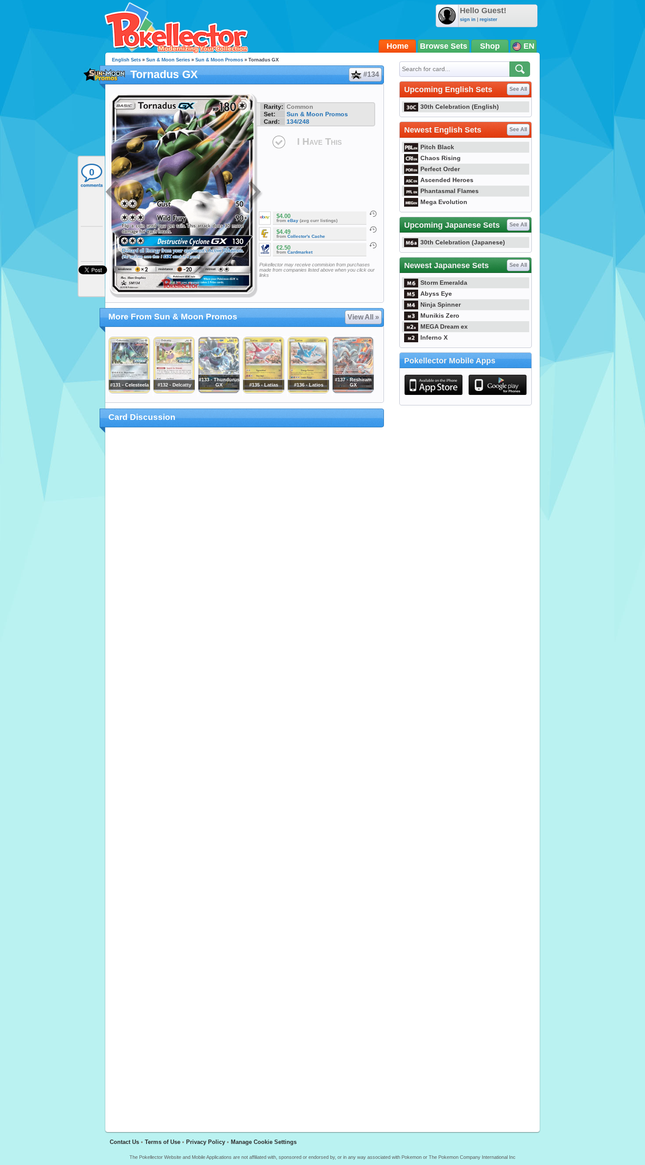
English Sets (126, 59)
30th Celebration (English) (459, 106)
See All (518, 89)
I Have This (319, 141)
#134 (371, 74)
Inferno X (434, 337)
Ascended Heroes (446, 179)
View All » (363, 317)
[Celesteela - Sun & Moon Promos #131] (129, 391)
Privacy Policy (205, 1142)
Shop (490, 46)
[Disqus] (245, 774)
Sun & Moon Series (168, 59)
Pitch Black (437, 147)
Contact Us (124, 1142)
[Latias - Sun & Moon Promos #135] (263, 391)
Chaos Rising (440, 157)
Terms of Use (162, 1142)
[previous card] (112, 193)
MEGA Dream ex (444, 326)
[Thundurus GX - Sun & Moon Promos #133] (218, 391)
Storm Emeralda (443, 282)
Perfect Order (440, 168)
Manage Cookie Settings (264, 1142)
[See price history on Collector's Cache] (372, 229)
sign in (468, 19)
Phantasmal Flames (449, 190)
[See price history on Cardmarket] (372, 245)
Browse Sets (443, 46)
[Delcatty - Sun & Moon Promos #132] (174, 391)
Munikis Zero (439, 315)
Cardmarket (299, 252)
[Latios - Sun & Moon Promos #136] (308, 391)
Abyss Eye (436, 293)
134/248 (298, 121)
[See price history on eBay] (372, 213)
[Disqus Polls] (245, 548)
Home (397, 46)
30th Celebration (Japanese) (462, 242)
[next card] (255, 193)
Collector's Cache (306, 236)
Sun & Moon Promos (219, 59)
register (488, 19)
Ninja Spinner (440, 304)
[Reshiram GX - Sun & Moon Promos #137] (353, 391)
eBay (292, 220)
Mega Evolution (443, 201)
